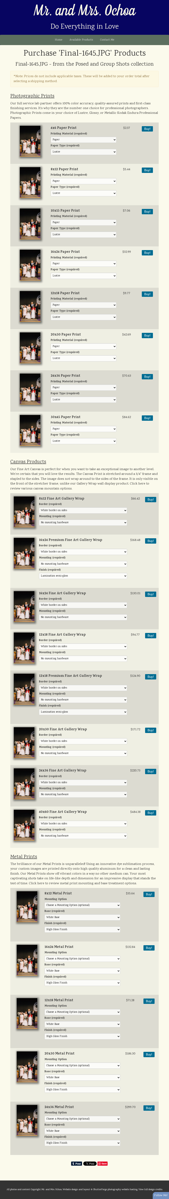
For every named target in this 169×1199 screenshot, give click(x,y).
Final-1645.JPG (31, 64)
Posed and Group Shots (102, 64)
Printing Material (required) (69, 134)
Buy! (147, 129)
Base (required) (55, 912)
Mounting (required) (52, 517)
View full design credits (150, 1189)
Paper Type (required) (65, 146)
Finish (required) (50, 570)
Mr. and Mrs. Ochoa (85, 11)
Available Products (81, 40)
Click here (137, 483)
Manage (163, 2)
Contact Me (107, 40)
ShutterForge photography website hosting (115, 1189)
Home (58, 40)
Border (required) (50, 505)
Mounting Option (56, 900)
